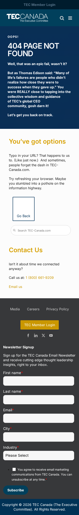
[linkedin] (35, 335)
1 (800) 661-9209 (40, 277)
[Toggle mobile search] (62, 18)
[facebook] (28, 335)
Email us (15, 287)
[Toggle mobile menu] (70, 18)
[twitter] (43, 335)
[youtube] (51, 335)
